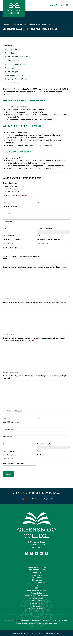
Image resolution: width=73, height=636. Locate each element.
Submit (8, 474)
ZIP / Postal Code (9, 235)
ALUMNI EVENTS (12, 60)
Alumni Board (10, 53)
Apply (21, 499)
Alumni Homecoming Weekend (17, 64)
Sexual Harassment (36, 603)
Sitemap (36, 606)
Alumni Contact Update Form (16, 57)
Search (52, 5)
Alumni (12, 24)
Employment (36, 575)
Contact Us (36, 572)
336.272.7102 (36, 547)
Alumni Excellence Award (13, 189)
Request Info (49, 499)
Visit (34, 499)
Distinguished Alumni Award (14, 186)
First (4, 203)
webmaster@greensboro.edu (45, 623)
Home (5, 24)
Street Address (8, 214)
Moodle (36, 588)
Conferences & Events (36, 570)
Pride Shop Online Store (36, 590)
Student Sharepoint (36, 608)
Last (38, 203)
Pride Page (36, 577)
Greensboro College (35, 633)
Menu (63, 5)
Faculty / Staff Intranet (37, 583)
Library (36, 585)
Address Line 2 (8, 221)
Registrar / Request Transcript (36, 596)
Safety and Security (36, 598)
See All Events (36, 601)
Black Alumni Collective (14, 75)
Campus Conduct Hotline (36, 567)
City (4, 228)
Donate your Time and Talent (16, 79)
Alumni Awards (22, 24)
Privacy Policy (36, 593)
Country (39, 235)
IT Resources (36, 580)
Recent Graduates (12, 83)
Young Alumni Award (12, 191)
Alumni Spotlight (11, 72)
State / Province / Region (45, 228)
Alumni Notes (10, 68)
